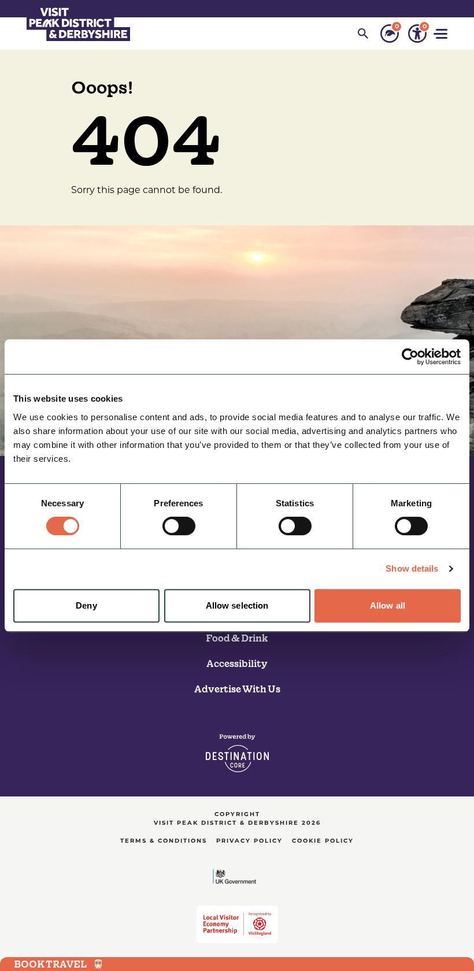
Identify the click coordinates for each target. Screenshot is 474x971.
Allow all (387, 605)
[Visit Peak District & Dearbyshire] (78, 23)
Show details (412, 568)
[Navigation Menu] (441, 34)
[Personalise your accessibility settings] (417, 33)
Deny (86, 605)
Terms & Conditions (163, 841)
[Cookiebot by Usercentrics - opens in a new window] (410, 356)
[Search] (363, 33)
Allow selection (237, 605)
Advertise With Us (237, 689)
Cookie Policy (323, 841)
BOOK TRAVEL (50, 964)
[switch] (178, 526)
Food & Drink (237, 638)
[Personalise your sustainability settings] (389, 33)
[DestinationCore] (237, 753)
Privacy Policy (249, 841)
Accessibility (237, 663)
